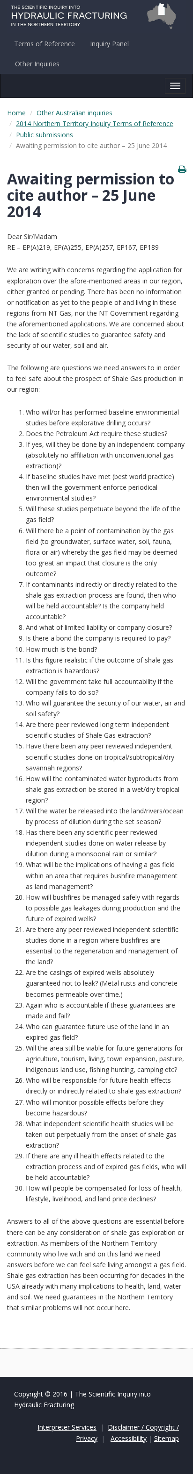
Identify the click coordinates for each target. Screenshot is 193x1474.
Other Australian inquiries (74, 112)
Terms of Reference (44, 43)
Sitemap (166, 1438)
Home (16, 112)
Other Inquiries (37, 63)
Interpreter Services (66, 1427)
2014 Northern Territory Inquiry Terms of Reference (94, 123)
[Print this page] (182, 168)
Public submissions (44, 134)
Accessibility (129, 1438)
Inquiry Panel (109, 43)
